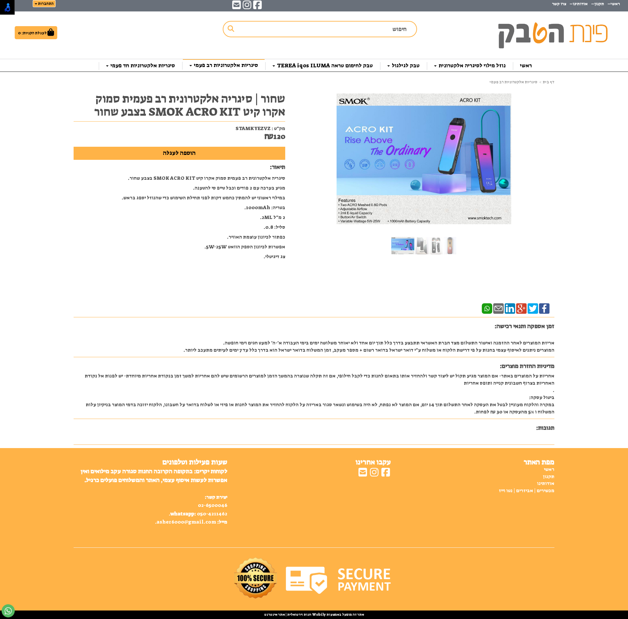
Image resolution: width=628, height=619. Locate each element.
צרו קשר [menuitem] (559, 4)
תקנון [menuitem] (599, 4)
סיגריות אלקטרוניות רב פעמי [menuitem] (225, 65)
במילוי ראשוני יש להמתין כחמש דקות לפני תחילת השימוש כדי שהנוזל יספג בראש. (203, 197)
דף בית (548, 82)
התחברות (45, 3)
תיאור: (277, 167)
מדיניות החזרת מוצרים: (527, 366)
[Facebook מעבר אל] (257, 7)
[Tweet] (533, 308)
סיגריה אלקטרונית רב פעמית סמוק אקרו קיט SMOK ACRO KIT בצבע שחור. (206, 178)
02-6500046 (212, 505)
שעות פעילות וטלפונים (194, 462)
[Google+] (521, 308)
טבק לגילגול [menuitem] (405, 65)
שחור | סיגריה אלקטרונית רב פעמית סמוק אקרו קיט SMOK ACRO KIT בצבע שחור (189, 105)
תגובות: (545, 428)
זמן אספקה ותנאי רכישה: (524, 326)
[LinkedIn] (510, 308)
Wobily (318, 614)
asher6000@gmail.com (186, 522)
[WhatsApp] (487, 308)
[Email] (498, 308)
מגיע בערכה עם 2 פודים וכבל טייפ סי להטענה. (239, 188)
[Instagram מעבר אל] (247, 7)
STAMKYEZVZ (253, 128)
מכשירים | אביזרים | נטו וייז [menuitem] (526, 490)
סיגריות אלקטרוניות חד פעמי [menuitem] (142, 65)
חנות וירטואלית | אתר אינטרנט (287, 614)
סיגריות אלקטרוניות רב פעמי (513, 82)
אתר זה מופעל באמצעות (314, 614)
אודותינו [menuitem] (580, 4)
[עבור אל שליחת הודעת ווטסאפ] (8, 610)
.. (153, 496)
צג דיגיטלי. (274, 256)
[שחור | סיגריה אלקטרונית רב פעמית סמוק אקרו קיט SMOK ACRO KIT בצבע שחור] (402, 245)
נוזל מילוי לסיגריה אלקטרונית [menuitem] (471, 65)
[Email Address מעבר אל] (236, 7)
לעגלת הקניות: (34, 33)
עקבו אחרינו (373, 462)
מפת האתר (539, 462)
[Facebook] (544, 308)
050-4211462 (212, 513)
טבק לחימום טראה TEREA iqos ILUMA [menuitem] (324, 65)
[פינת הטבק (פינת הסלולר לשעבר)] (551, 32)
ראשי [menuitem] (526, 65)
